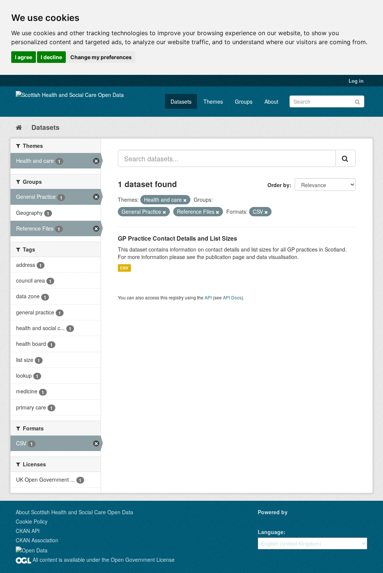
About (271, 101)
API (208, 297)
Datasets (181, 101)
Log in (356, 80)
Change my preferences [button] (101, 57)
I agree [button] (23, 57)
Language (271, 532)
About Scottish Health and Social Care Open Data (74, 512)
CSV (124, 268)
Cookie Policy (32, 521)
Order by (278, 185)
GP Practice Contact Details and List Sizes (177, 238)
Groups (243, 101)
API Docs (232, 297)
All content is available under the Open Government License (103, 559)
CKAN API (28, 530)
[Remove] (185, 200)
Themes (213, 101)
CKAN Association (37, 540)
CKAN (270, 520)
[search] (345, 158)
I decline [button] (51, 57)
